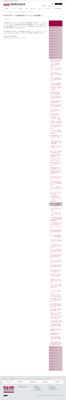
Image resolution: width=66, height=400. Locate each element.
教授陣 (20, 8)
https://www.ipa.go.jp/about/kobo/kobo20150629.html (14, 38)
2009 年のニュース (53, 361)
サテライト (40, 8)
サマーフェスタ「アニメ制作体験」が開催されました (55, 193)
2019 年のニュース (53, 46)
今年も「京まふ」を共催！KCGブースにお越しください (55, 159)
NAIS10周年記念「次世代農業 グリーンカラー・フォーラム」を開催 (56, 88)
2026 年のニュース (53, 27)
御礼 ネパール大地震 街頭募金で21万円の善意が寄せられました (56, 251)
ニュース (55, 23)
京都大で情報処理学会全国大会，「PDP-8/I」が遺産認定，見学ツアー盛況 (56, 305)
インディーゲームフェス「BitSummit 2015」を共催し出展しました (56, 209)
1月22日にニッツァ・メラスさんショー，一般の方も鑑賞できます (56, 69)
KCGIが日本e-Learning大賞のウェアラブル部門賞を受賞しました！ (56, 106)
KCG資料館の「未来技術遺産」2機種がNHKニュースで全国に (56, 173)
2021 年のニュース (53, 41)
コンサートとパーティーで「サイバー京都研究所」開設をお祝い (55, 214)
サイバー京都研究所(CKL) (57, 382)
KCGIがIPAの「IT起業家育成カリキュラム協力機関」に (55, 204)
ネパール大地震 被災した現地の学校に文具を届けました (56, 223)
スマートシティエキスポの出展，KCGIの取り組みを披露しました (56, 261)
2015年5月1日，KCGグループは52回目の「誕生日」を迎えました (56, 281)
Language (58, 3)
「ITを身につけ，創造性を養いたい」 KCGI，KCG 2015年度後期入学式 (56, 132)
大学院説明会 (44, 5)
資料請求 (49, 5)
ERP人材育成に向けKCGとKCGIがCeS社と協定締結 (55, 93)
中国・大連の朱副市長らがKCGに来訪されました (55, 114)
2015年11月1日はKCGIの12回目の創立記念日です (55, 102)
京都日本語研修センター (21, 382)
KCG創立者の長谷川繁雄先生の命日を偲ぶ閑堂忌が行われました (55, 232)
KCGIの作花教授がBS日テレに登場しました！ (56, 111)
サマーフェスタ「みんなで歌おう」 (55, 227)
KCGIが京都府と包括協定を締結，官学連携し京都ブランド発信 (56, 256)
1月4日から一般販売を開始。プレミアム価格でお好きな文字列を (55, 79)
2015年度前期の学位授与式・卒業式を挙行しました (56, 155)
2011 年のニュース (53, 355)
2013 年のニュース (53, 350)
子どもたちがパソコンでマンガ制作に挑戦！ (55, 200)
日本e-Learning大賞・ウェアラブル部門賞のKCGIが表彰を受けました (56, 97)
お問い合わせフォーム (24, 388)
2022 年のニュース (53, 38)
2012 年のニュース (53, 353)
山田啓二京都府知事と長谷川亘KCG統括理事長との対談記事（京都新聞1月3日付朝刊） (55, 343)
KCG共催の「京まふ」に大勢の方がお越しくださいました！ (55, 147)
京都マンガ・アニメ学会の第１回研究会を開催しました (55, 313)
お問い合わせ (60, 5)
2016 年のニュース (53, 54)
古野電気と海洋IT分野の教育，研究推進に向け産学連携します (55, 338)
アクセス (54, 5)
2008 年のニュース (53, 363)
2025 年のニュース (53, 30)
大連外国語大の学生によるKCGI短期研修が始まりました (56, 168)
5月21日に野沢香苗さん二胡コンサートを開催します (56, 271)
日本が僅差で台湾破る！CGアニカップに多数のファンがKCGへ (56, 164)
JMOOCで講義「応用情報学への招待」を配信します (56, 310)
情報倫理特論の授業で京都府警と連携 (55, 330)
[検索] (53, 4)
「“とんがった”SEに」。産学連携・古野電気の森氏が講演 (55, 321)
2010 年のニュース (53, 358)
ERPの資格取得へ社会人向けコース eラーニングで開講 (55, 118)
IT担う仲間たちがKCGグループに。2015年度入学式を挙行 (56, 295)
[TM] (13, 3)
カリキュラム (14, 8)
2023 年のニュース (53, 35)
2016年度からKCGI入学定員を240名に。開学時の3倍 (56, 61)
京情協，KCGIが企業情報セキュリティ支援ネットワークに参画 (56, 127)
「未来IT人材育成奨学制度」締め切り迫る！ (55, 64)
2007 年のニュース (53, 366)
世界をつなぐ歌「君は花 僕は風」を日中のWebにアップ (56, 317)
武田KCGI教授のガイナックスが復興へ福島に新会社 (56, 334)
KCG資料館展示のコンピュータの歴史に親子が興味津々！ (55, 196)
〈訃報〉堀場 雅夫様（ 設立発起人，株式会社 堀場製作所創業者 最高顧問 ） (56, 219)
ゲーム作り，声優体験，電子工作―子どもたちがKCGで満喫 (55, 188)
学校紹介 (6, 8)
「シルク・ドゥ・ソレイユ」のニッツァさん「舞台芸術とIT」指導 (55, 291)
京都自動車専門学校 (33, 382)
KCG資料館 (45, 382)
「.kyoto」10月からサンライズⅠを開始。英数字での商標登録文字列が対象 (55, 142)
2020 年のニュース (53, 44)
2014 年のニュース (53, 347)
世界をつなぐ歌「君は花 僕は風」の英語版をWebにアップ (56, 152)
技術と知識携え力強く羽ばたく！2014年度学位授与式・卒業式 (56, 300)
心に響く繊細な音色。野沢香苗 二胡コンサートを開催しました (56, 267)
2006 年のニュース (53, 369)
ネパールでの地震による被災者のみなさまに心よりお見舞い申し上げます (55, 286)
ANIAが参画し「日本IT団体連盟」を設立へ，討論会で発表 (55, 122)
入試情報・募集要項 (57, 8)
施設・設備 (33, 8)
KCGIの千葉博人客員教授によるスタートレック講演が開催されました (56, 183)
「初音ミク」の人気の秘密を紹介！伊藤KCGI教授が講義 (55, 84)
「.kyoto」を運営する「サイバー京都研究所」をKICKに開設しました (55, 246)
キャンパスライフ (48, 8)
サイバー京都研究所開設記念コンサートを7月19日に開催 (55, 236)
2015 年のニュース (53, 57)
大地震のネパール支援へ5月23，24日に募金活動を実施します (56, 276)
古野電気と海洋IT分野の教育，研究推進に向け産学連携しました (55, 326)
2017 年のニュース (53, 52)
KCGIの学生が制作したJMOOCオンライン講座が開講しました (56, 74)
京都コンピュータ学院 (8, 382)
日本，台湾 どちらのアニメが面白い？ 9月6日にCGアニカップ (56, 178)
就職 (26, 8)
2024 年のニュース (53, 33)
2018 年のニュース (53, 49)
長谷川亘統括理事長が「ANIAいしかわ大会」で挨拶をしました (56, 137)
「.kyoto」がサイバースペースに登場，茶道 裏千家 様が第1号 (56, 241)
